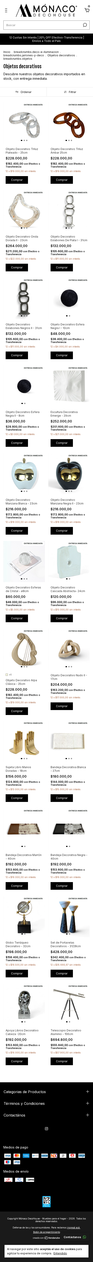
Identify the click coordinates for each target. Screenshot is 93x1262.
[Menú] (6, 11)
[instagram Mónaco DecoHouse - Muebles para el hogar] (46, 1128)
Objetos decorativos (61, 55)
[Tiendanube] (47, 1238)
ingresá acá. (73, 1227)
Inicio (6, 52)
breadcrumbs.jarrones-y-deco (23, 55)
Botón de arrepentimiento (46, 1232)
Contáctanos (72, 1237)
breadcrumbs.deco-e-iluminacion (36, 52)
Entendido (60, 1253)
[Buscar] (84, 25)
